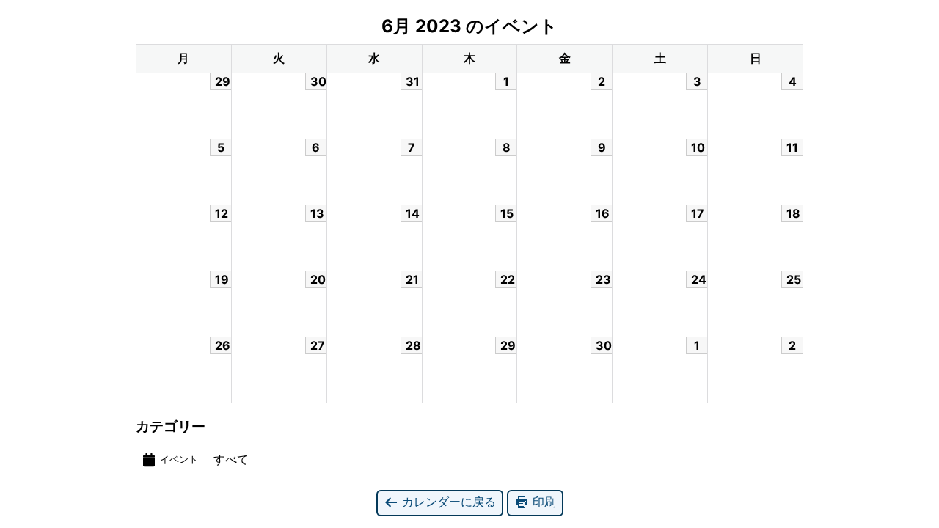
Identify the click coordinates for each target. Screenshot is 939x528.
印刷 (542, 501)
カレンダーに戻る (447, 501)
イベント (179, 459)
